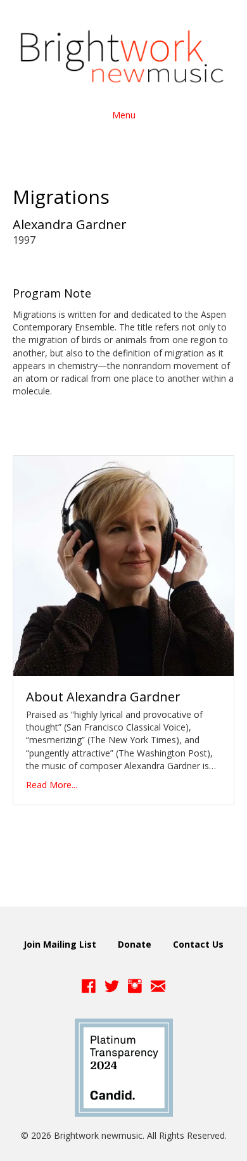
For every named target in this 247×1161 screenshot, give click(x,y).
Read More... (51, 785)
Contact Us (198, 944)
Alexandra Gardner (70, 224)
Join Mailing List (59, 944)
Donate (134, 944)
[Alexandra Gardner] (123, 564)
